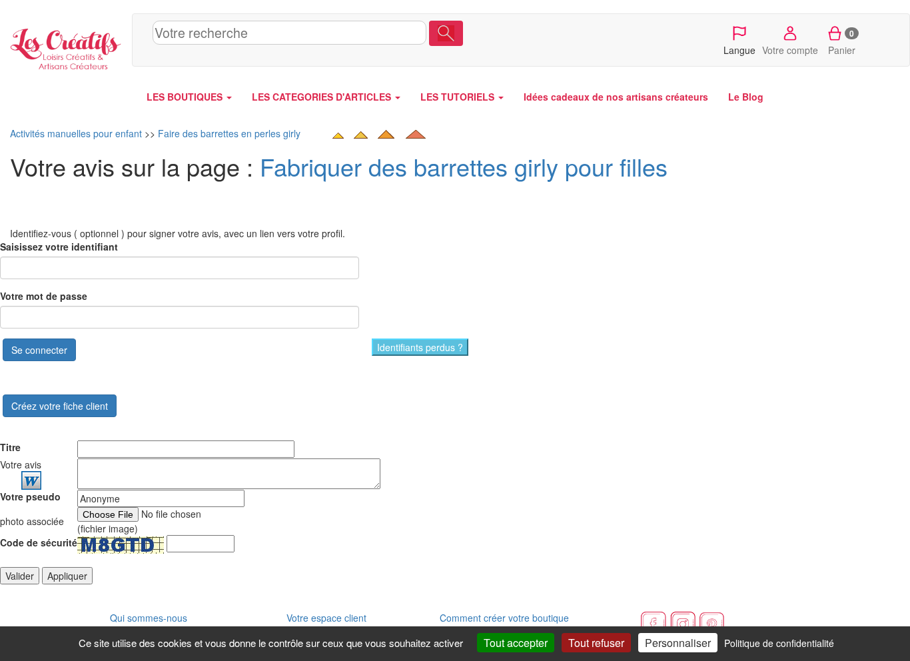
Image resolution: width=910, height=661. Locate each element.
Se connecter (39, 349)
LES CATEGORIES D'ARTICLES (323, 96)
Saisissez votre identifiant (59, 246)
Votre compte (790, 50)
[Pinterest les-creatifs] (712, 623)
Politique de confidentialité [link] (779, 643)
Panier (841, 42)
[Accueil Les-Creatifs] (66, 46)
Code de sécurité (38, 542)
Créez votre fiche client (59, 405)
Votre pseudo (30, 496)
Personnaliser (678, 642)
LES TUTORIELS (458, 96)
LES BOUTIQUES (186, 96)
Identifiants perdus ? (420, 347)
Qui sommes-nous (148, 617)
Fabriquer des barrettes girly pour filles (464, 166)
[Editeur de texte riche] (31, 480)
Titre (10, 447)
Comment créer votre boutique (504, 617)
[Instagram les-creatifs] (683, 623)
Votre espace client (326, 617)
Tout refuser (596, 642)
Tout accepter (516, 642)
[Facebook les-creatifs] (653, 623)
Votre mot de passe (43, 296)
